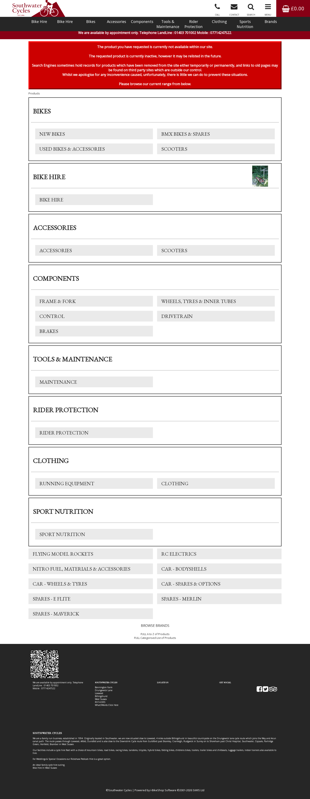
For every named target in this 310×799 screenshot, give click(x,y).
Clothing (219, 21)
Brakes (48, 331)
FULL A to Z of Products (155, 634)
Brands (271, 21)
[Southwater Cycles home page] (39, 8)
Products (34, 93)
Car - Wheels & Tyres (60, 583)
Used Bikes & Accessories (72, 149)
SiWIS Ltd (198, 790)
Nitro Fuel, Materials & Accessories (81, 569)
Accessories (116, 21)
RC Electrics (178, 554)
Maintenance (58, 382)
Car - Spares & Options (190, 583)
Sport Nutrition (62, 534)
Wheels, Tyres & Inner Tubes (198, 301)
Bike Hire (39, 21)
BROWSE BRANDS (155, 625)
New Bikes (52, 134)
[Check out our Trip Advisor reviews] (273, 690)
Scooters (174, 149)
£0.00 (297, 8)
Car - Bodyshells (183, 569)
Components (142, 21)
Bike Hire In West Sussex (45, 767)
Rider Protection (194, 24)
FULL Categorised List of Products (155, 638)
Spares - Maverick (56, 613)
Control (52, 316)
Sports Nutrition (245, 24)
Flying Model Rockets (63, 554)
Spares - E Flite (51, 598)
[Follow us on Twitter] (265, 690)
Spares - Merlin (181, 598)
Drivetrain (177, 316)
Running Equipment (66, 483)
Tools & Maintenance (167, 24)
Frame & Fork (57, 301)
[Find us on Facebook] (259, 690)
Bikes (90, 21)
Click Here (113, 705)
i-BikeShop (157, 790)
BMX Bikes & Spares (185, 134)
